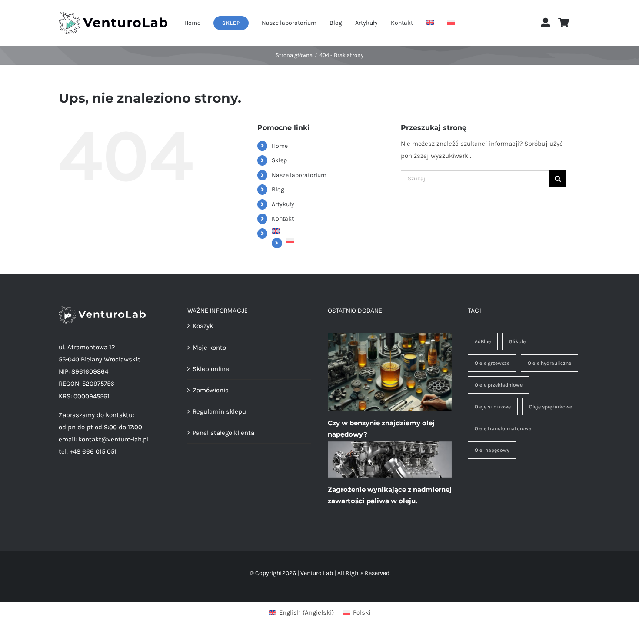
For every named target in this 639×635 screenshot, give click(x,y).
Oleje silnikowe (493, 407)
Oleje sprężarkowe (550, 407)
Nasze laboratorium (299, 175)
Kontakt (283, 218)
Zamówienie (211, 390)
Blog (278, 189)
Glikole (517, 341)
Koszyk (203, 326)
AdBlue (483, 341)
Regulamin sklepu (219, 411)
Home (280, 146)
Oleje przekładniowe (499, 385)
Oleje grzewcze (492, 363)
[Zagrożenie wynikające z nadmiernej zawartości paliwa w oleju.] (390, 459)
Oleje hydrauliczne (549, 363)
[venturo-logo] (113, 15)
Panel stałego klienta (223, 433)
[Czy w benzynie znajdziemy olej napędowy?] (390, 372)
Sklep (279, 160)
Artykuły (283, 204)
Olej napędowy (492, 450)
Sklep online (211, 369)
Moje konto (209, 347)
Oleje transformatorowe (503, 428)
